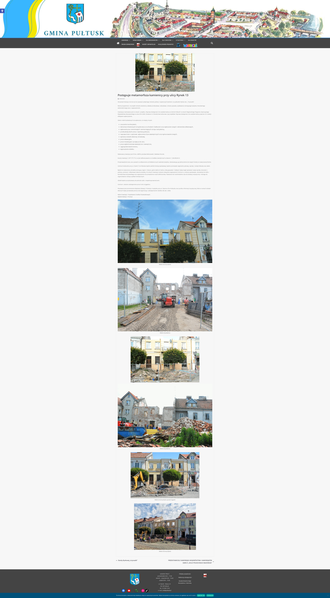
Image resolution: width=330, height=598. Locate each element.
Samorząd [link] (125, 40)
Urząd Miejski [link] (137, 40)
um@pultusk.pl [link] (167, 590)
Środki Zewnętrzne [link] (128, 44)
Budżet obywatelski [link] (148, 44)
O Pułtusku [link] (179, 40)
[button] (129, 40)
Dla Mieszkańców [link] (152, 40)
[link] (2, 11)
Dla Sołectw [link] (192, 40)
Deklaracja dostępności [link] (185, 577)
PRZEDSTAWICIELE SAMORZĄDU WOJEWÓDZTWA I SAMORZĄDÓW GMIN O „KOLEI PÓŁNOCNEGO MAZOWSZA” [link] (190, 561)
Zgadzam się (201, 595)
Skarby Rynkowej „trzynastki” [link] (127, 560)
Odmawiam (210, 595)
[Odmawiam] (328, 595)
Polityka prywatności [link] (185, 574)
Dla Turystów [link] (166, 40)
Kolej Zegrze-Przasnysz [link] (165, 44)
